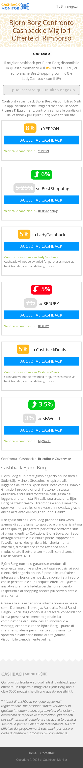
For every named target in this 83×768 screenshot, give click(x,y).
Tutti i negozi (67, 6)
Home (32, 753)
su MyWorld (42, 418)
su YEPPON (42, 128)
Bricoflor (44, 459)
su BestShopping (42, 188)
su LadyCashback (42, 234)
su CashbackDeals (42, 349)
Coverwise (63, 459)
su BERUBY (42, 303)
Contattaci (48, 753)
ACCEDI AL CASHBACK (41, 140)
